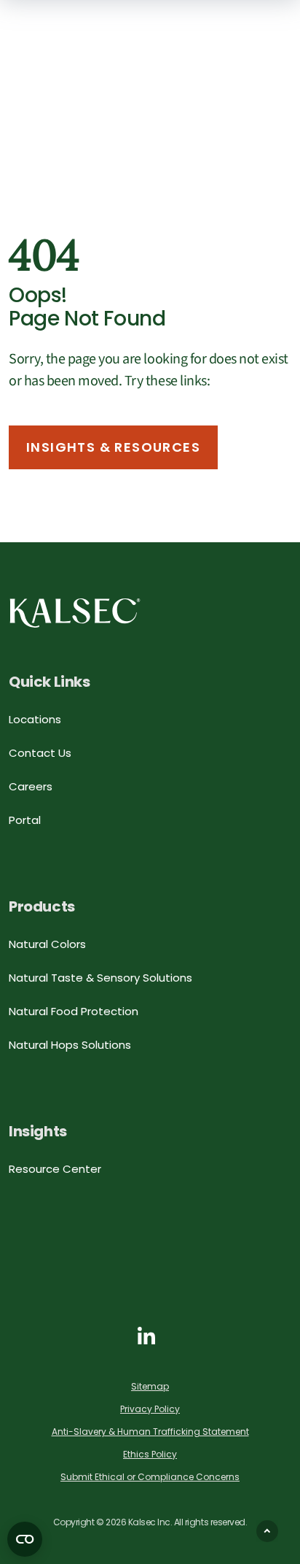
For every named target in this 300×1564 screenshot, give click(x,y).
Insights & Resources (113, 447)
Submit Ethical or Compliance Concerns (150, 1477)
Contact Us (40, 752)
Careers (30, 786)
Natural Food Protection (73, 1011)
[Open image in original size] (75, 611)
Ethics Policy (150, 1454)
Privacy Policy (150, 1409)
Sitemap (150, 1386)
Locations (35, 719)
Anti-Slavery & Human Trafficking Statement (150, 1431)
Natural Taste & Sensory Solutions (100, 977)
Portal (25, 820)
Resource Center (55, 1168)
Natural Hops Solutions (70, 1044)
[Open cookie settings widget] (24, 1539)
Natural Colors (47, 944)
